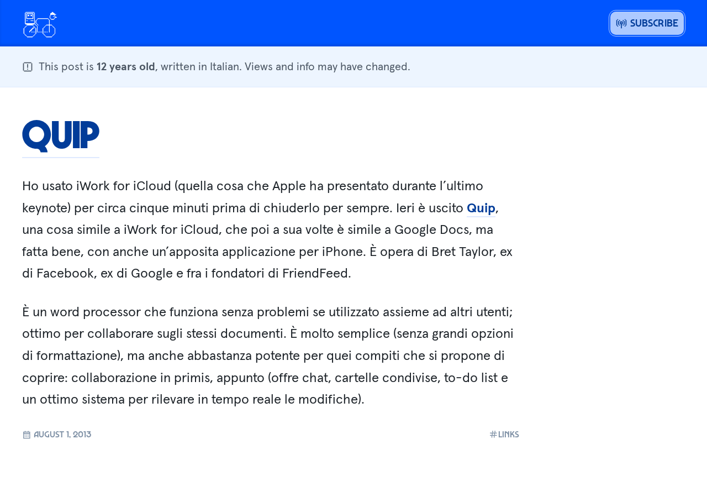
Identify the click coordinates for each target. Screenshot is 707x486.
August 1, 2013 (61, 434)
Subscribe (652, 22)
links (508, 434)
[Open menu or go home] (39, 23)
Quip (60, 133)
